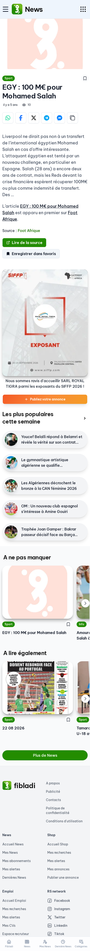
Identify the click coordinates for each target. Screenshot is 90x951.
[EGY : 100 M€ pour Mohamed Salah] (37, 592)
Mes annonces (58, 869)
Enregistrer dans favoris (34, 253)
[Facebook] (20, 117)
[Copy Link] (72, 117)
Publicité (53, 791)
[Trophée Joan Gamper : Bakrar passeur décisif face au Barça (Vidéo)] (11, 531)
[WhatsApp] (7, 117)
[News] (17, 9)
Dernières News (14, 877)
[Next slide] (85, 603)
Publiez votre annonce (48, 399)
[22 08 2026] (37, 687)
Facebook (62, 901)
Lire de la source (27, 242)
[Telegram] (46, 117)
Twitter (59, 917)
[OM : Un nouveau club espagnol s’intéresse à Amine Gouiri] (11, 508)
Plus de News (45, 755)
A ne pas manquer (27, 557)
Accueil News (13, 844)
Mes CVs (8, 926)
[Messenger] (59, 117)
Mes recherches (59, 852)
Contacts (53, 800)
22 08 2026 (13, 728)
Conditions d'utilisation (64, 821)
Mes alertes (11, 869)
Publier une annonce (63, 877)
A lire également (24, 652)
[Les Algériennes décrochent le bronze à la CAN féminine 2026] (11, 485)
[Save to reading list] (85, 78)
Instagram (62, 909)
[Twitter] (33, 117)
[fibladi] (7, 785)
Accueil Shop (57, 844)
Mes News (10, 852)
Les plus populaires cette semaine (28, 418)
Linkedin (60, 926)
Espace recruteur (15, 934)
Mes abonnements (16, 861)
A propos (53, 783)
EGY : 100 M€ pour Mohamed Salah (34, 632)
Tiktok (59, 934)
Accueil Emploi (14, 901)
